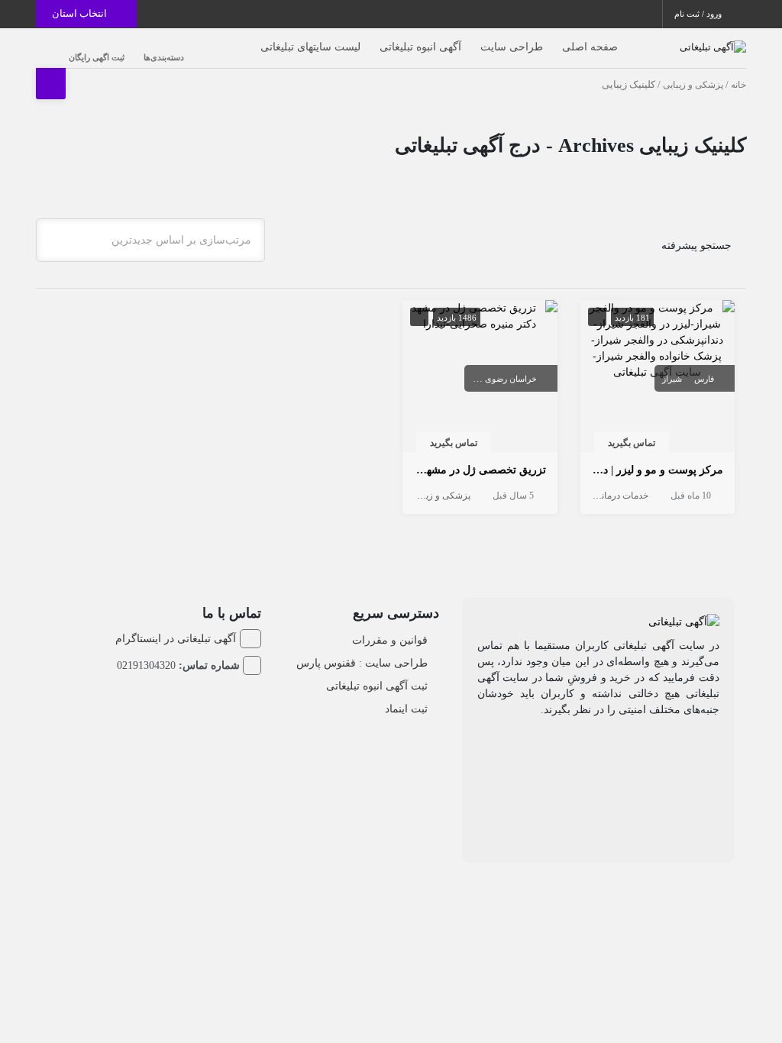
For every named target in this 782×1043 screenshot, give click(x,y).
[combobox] (150, 240)
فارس (704, 378)
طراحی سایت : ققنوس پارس (362, 663)
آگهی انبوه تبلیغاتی (420, 47)
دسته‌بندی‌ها (164, 57)
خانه (738, 84)
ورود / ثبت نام (699, 13)
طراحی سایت (511, 47)
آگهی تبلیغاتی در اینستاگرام (175, 638)
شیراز (672, 378)
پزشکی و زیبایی (693, 84)
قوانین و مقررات (390, 640)
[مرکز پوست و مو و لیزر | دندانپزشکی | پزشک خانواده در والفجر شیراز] (657, 338)
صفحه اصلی (590, 47)
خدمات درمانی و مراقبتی (601, 495)
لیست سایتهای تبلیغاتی (310, 47)
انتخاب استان (80, 13)
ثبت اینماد (406, 709)
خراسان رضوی (511, 378)
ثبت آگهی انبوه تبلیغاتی (377, 686)
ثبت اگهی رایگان (96, 57)
